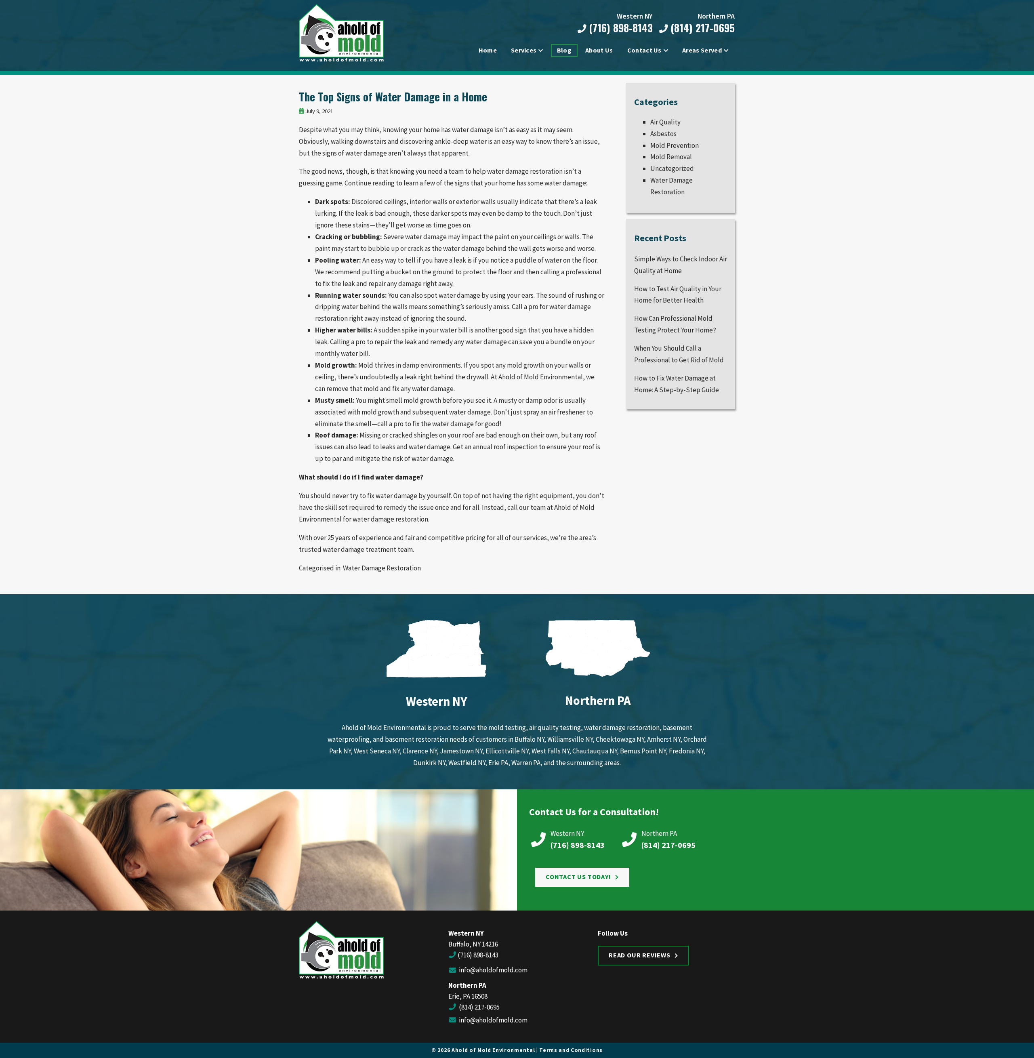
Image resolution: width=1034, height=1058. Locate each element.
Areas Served (702, 50)
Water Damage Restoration (382, 568)
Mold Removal (671, 156)
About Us (599, 50)
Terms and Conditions (571, 1050)
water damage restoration (390, 519)
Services (524, 50)
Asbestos (663, 133)
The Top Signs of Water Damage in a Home (393, 96)
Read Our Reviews (639, 955)
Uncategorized (672, 168)
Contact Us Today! (578, 877)
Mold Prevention (674, 145)
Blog (564, 50)
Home (488, 50)
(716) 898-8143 (619, 28)
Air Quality (665, 122)
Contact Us (644, 50)
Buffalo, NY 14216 (473, 944)
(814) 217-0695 (701, 28)
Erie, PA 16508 (468, 996)
